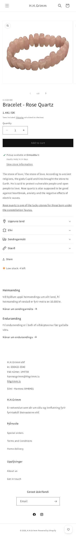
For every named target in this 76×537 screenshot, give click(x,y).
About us (12, 471)
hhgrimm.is (14, 381)
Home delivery (15, 448)
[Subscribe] (56, 501)
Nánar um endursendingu (18, 337)
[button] (7, 6)
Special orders (15, 432)
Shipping (20, 117)
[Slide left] (30, 93)
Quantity (7, 123)
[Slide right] (46, 93)
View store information (20, 164)
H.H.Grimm (32, 530)
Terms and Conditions (19, 440)
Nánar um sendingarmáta (18, 309)
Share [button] (9, 259)
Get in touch (14, 478)
